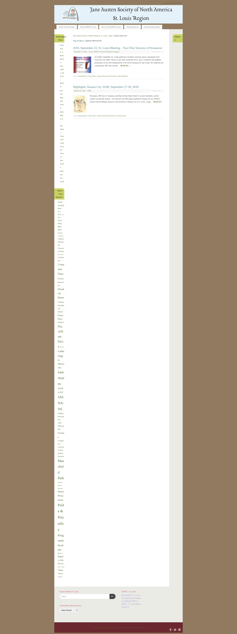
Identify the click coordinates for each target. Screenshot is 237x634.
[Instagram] (179, 629)
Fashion (61, 322)
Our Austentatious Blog (152, 27)
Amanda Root (83, 76)
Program (116, 52)
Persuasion (109, 52)
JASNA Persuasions (61, 416)
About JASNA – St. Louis (130, 595)
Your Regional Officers (129, 601)
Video (60, 570)
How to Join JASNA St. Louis (111, 27)
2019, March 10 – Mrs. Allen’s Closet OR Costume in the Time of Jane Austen (62, 139)
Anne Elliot (92, 76)
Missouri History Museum (60, 485)
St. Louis (61, 567)
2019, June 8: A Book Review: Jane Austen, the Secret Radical (62, 66)
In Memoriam (61, 364)
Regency (60, 553)
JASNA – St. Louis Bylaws (130, 604)
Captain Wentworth (103, 76)
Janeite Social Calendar (67, 27)
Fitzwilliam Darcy (61, 336)
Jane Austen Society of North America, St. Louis (90, 36)
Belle (60, 230)
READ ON (125, 66)
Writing (60, 576)
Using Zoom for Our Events (172, 3)
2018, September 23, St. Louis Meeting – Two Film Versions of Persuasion (117, 48)
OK (111, 596)
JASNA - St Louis (99, 52)
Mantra (134, 628)
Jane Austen (61, 378)
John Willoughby (61, 426)
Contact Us (125, 607)
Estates (60, 312)
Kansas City (114, 116)
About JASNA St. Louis (88, 27)
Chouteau (60, 254)
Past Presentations (132, 27)
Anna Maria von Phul (61, 214)
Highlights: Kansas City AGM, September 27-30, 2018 (105, 86)
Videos (60, 573)
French (62, 347)
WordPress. (142, 628)
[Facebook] (170, 629)
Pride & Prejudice (61, 517)
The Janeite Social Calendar (131, 598)
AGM (89, 91)
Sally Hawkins (123, 76)
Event (91, 52)
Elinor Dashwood (61, 282)
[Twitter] (174, 629)
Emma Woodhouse (61, 305)
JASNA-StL (61, 403)
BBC (59, 227)
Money (61, 491)
